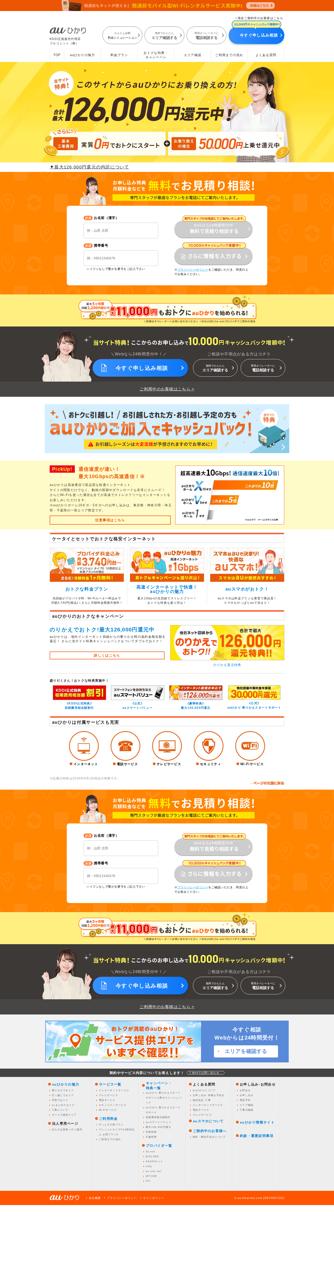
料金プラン (119, 55)
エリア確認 (192, 55)
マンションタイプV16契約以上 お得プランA (117, 1132)
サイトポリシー (153, 1197)
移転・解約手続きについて (209, 1136)
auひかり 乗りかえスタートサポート (163, 1110)
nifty (149, 1166)
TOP (57, 55)
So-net (150, 1151)
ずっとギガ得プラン (111, 1124)
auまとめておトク (63, 1105)
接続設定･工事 (202, 1100)
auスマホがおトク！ (247, 589)
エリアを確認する (246, 1051)
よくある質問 (266, 55)
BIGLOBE (152, 1156)
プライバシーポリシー (122, 1197)
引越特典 (151, 1136)
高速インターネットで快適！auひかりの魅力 (167, 589)
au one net (153, 1171)
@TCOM (151, 1176)
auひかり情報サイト (257, 1122)
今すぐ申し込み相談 (259, 35)
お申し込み (247, 1095)
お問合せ (245, 1090)
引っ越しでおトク (63, 1095)
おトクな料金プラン (87, 589)
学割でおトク (60, 1100)
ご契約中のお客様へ (210, 1131)
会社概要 (95, 1197)
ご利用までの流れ (229, 55)
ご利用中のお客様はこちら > (167, 389)
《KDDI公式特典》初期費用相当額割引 (79, 706)
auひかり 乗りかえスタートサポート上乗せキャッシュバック (164, 1097)
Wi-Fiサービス (108, 1110)
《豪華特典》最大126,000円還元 (196, 706)
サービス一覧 (110, 1084)
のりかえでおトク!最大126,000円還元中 (102, 630)
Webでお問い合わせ (205, 1072)
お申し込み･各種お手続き (209, 1095)
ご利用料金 (108, 1119)
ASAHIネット (154, 1161)
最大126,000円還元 (158, 1127)
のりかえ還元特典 (227, 665)
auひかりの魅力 (82, 55)
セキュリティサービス (112, 1105)
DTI (148, 1181)
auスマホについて (208, 1121)
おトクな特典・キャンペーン (156, 55)
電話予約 (245, 1100)
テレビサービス (108, 1095)
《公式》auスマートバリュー (137, 706)
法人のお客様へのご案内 (67, 1129)
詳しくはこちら (107, 655)
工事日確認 (247, 1110)
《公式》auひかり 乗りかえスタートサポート (254, 705)
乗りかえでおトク (63, 1090)
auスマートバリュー (158, 1122)
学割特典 (151, 1132)
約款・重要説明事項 (257, 1136)
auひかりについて (204, 1090)
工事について (60, 1110)
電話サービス (107, 1100)
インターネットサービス (114, 1090)
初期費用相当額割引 (158, 1117)
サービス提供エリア (64, 1114)
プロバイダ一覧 (159, 1145)
